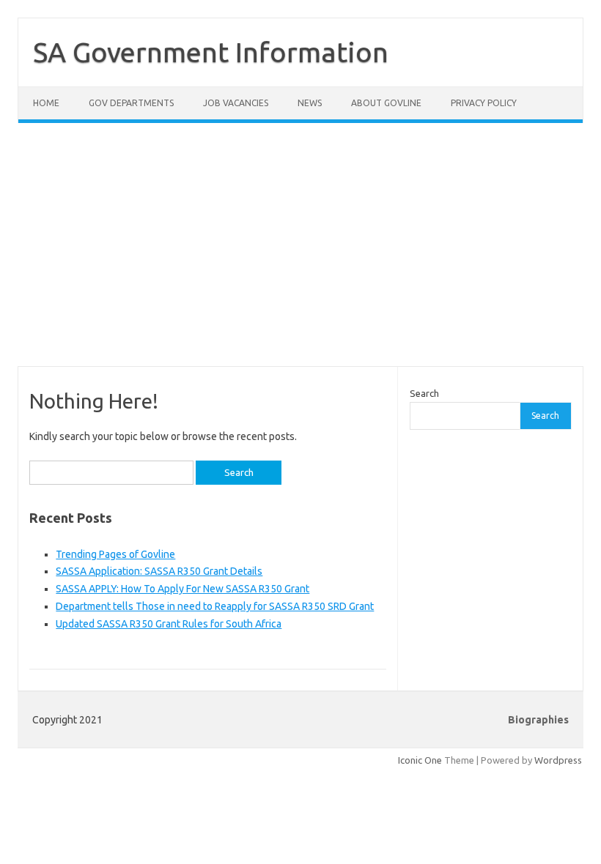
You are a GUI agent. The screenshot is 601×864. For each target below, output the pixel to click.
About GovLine (386, 103)
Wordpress (558, 760)
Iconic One (420, 760)
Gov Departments (131, 103)
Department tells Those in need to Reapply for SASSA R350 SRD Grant (215, 606)
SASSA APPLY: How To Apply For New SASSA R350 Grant (182, 589)
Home (46, 103)
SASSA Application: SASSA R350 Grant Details (159, 571)
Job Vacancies (235, 103)
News (310, 103)
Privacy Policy (484, 103)
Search (424, 393)
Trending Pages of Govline (115, 554)
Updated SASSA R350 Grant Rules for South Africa (168, 624)
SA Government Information (210, 52)
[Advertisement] (300, 253)
